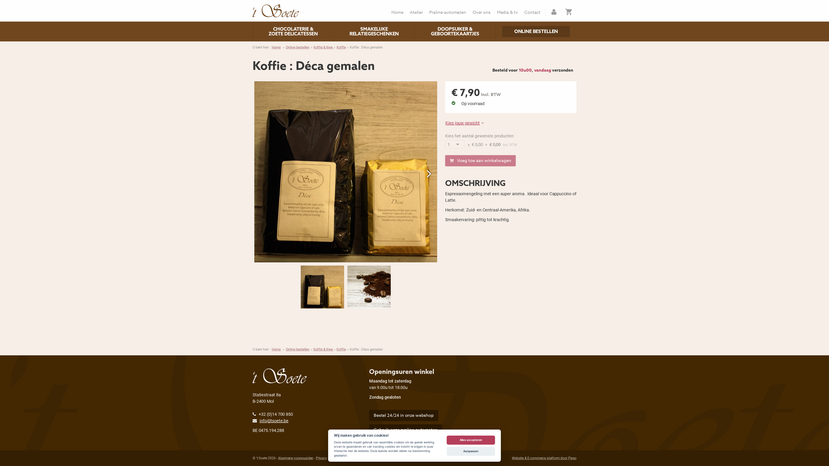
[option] (346, 171)
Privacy (321, 458)
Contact (532, 12)
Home (397, 12)
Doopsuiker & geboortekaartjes (455, 31)
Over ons (481, 12)
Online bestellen (536, 31)
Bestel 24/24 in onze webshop (404, 415)
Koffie (341, 47)
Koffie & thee (323, 47)
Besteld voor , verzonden (532, 70)
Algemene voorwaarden (295, 458)
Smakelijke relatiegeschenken (374, 31)
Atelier (416, 12)
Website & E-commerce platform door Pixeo (544, 458)
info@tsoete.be (273, 420)
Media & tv (507, 12)
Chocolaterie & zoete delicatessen (293, 31)
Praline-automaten (447, 12)
